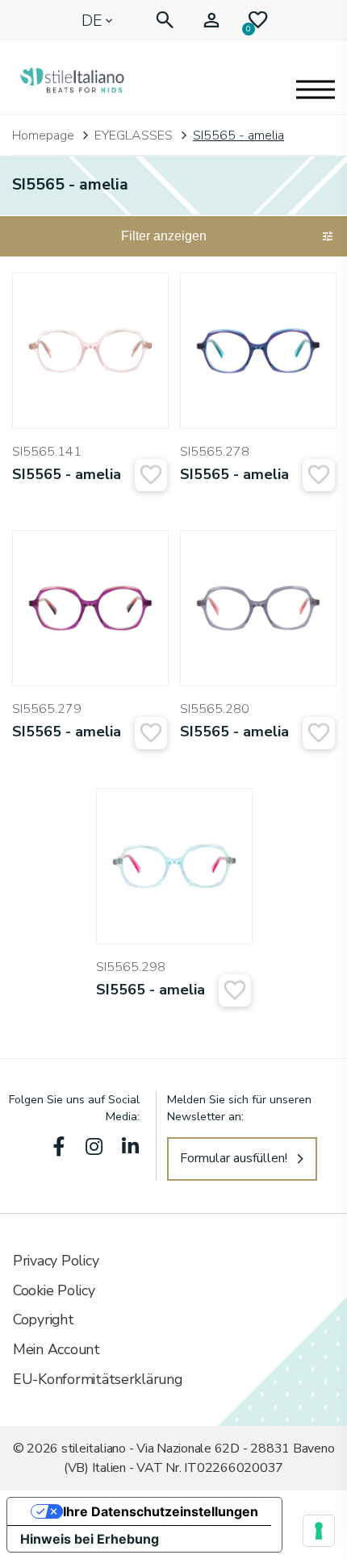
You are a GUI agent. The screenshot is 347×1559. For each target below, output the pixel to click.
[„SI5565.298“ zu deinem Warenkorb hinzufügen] (235, 990)
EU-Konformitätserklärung (97, 1379)
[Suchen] (164, 20)
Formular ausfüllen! (233, 1158)
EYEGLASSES (133, 135)
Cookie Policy (54, 1290)
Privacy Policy (55, 1260)
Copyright (43, 1319)
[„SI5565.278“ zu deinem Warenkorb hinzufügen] (319, 475)
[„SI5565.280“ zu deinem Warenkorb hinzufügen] (319, 733)
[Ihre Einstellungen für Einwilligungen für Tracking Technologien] (318, 1530)
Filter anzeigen (164, 236)
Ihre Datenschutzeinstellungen (160, 1511)
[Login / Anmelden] (211, 20)
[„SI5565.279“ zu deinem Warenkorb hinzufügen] (151, 733)
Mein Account (56, 1349)
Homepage (43, 135)
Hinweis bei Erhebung (89, 1539)
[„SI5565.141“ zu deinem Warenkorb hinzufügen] (151, 475)
